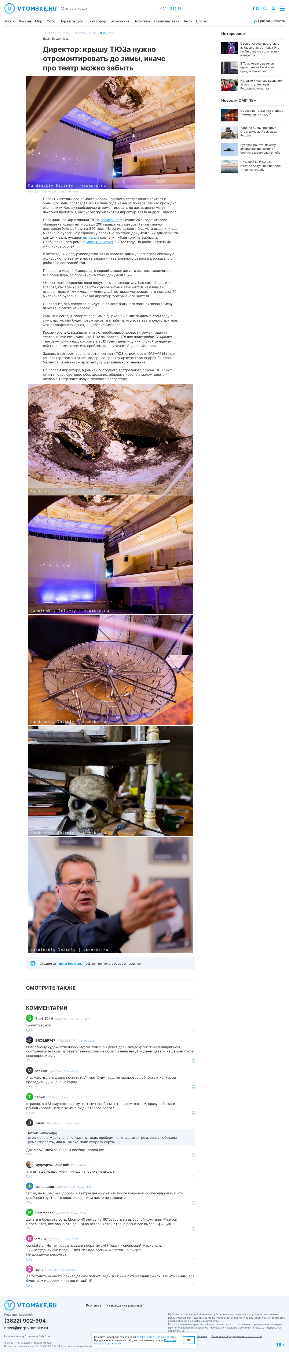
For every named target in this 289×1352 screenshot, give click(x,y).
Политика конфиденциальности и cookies (236, 1336)
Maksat (41, 1071)
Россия (25, 21)
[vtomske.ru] (30, 8)
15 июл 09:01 (70, 1239)
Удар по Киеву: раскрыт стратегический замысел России (258, 131)
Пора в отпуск (71, 21)
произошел (110, 220)
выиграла (91, 237)
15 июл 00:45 (71, 1071)
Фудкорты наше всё (52, 1165)
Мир (38, 21)
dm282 (41, 1239)
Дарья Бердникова (56, 38)
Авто (188, 21)
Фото (51, 21)
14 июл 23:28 (82, 1019)
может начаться (100, 242)
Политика (141, 21)
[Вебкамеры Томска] (256, 8)
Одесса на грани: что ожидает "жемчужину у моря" (262, 112)
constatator (44, 1186)
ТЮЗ (111, 32)
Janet (39, 1123)
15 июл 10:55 (69, 1269)
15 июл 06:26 (72, 1123)
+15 (162, 8)
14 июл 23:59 (87, 1040)
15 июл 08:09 (84, 1187)
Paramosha (44, 1213)
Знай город (96, 21)
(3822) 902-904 (25, 1321)
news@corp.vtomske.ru (26, 1328)
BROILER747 (45, 1040)
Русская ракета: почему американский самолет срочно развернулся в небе (260, 148)
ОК (189, 1340)
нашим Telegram (69, 963)
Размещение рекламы (124, 1305)
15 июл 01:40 (68, 1097)
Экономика (119, 21)
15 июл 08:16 (78, 1213)
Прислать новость (271, 21)
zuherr (40, 1269)
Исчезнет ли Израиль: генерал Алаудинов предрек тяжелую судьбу (261, 165)
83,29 (175, 8)
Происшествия (166, 21)
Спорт (201, 21)
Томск (9, 21)
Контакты (94, 1305)
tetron (40, 1097)
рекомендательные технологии (155, 1336)
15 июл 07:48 (78, 1165)
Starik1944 (44, 1018)
